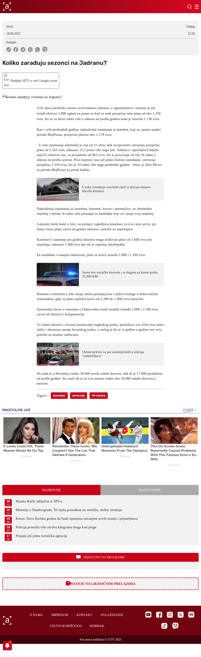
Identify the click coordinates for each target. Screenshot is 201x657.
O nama (36, 615)
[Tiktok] (164, 626)
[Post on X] (30, 49)
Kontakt (84, 615)
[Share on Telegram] (23, 49)
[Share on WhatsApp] (37, 49)
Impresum (59, 615)
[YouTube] (148, 615)
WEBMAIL (97, 626)
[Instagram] (170, 615)
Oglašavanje (112, 615)
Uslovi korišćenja (66, 626)
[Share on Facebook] (15, 49)
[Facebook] (159, 615)
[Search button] (189, 7)
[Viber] (175, 625)
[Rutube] (191, 615)
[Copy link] (8, 49)
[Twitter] (181, 615)
